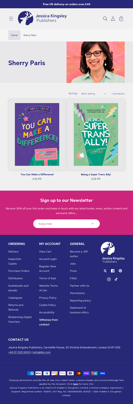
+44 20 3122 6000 (19, 352)
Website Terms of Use (48, 288)
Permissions (77, 293)
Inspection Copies (14, 261)
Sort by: (73, 93)
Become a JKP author (79, 254)
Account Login (48, 258)
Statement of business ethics (79, 310)
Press (73, 270)
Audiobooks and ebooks (18, 288)
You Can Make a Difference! (37, 174)
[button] (11, 18)
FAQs (73, 278)
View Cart (45, 251)
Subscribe (45, 223)
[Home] (42, 18)
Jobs (73, 263)
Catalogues (15, 297)
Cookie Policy (47, 304)
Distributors (15, 278)
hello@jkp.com (41, 352)
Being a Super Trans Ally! (96, 174)
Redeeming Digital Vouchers (20, 319)
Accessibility (46, 312)
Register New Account (47, 268)
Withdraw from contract (48, 322)
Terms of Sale (47, 278)
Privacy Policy (47, 297)
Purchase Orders (18, 270)
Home (14, 35)
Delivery (13, 251)
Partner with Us (79, 285)
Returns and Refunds (15, 307)
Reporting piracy (80, 300)
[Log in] (113, 18)
